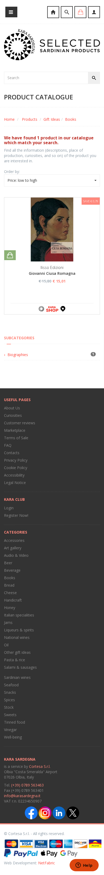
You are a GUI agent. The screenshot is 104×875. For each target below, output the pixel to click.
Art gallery (12, 547)
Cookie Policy (15, 467)
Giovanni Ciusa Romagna (52, 273)
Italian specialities (19, 615)
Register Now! (16, 515)
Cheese (10, 592)
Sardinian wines (17, 677)
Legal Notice (15, 482)
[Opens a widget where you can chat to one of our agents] (84, 865)
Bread (9, 585)
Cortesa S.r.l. (39, 766)
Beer (8, 562)
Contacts (11, 452)
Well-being (13, 737)
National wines (17, 637)
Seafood (11, 684)
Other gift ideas (17, 652)
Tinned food (14, 722)
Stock (9, 707)
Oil (6, 644)
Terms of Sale (16, 437)
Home (9, 119)
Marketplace (14, 430)
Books (70, 119)
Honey (9, 607)
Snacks (10, 692)
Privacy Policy (15, 460)
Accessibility (14, 475)
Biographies (17, 354)
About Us (12, 407)
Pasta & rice (14, 659)
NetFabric (46, 862)
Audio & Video (16, 555)
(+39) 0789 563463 (27, 785)
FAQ (7, 445)
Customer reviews (19, 422)
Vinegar (10, 729)
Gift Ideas (51, 119)
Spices (9, 699)
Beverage (12, 570)
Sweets (10, 714)
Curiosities (13, 415)
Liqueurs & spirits (19, 629)
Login (9, 507)
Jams (8, 622)
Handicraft (13, 600)
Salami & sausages (20, 667)
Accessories (14, 540)
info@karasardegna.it (22, 795)
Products (29, 119)
